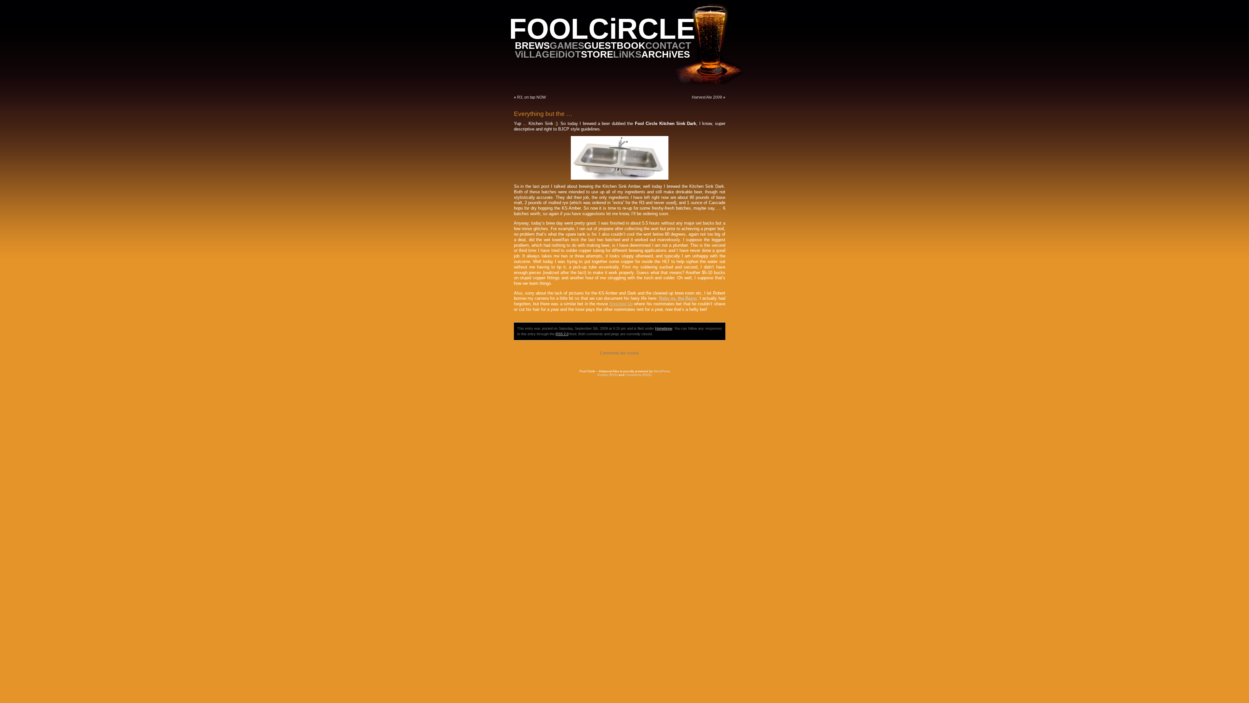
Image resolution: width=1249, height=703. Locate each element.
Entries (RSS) (608, 375)
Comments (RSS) (638, 375)
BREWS (532, 45)
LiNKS (627, 54)
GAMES (567, 45)
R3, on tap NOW (531, 97)
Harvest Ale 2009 (707, 97)
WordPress (662, 371)
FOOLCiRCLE (602, 29)
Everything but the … (543, 113)
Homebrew (663, 328)
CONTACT (668, 45)
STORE (597, 54)
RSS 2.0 (562, 334)
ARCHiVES (665, 54)
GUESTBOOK (614, 45)
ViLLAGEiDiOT (548, 54)
